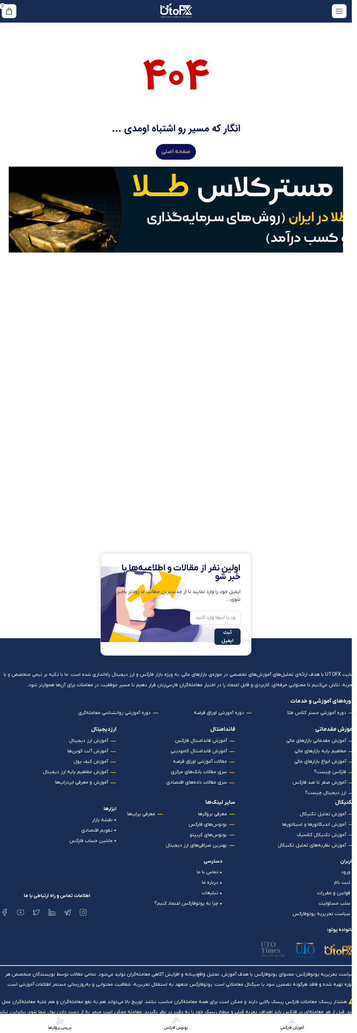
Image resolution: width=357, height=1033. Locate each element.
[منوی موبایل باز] (339, 11)
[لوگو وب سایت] (176, 11)
